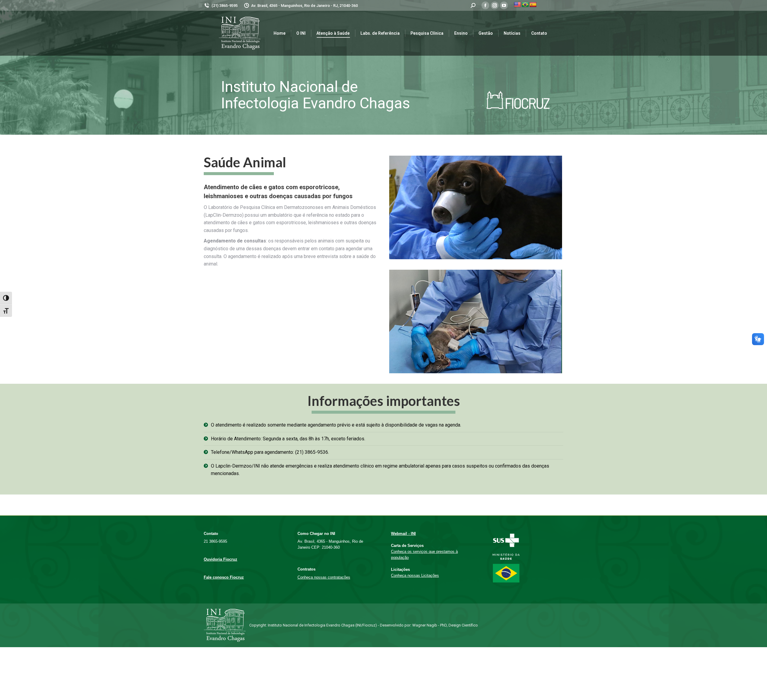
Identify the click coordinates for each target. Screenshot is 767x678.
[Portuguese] (525, 5)
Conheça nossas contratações (324, 577)
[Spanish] (533, 5)
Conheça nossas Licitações (415, 575)
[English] (517, 5)
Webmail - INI (403, 533)
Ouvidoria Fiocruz (220, 559)
